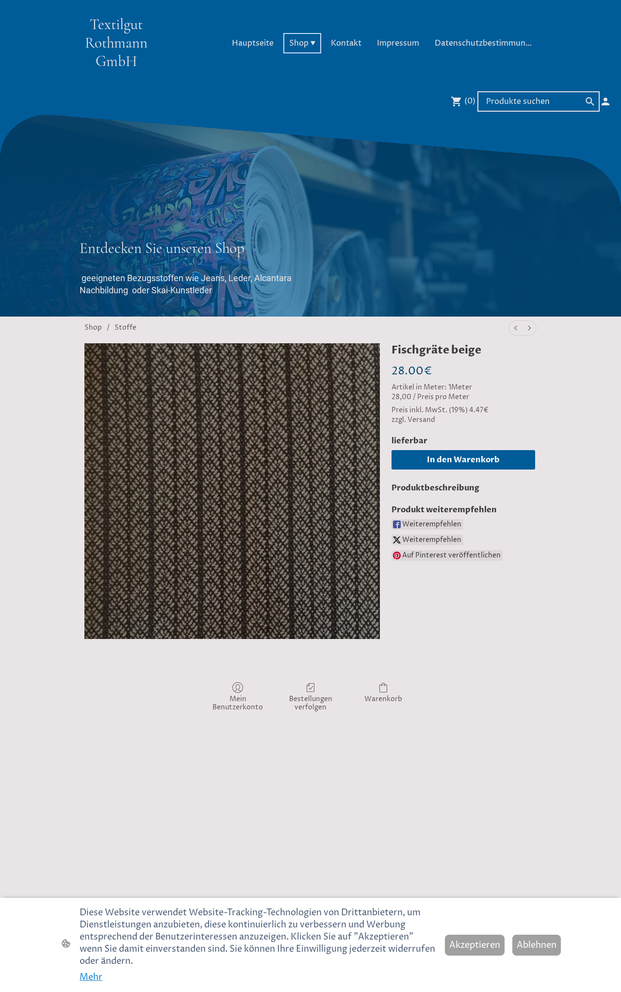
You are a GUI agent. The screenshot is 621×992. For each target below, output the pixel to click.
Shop (93, 327)
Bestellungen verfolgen (310, 703)
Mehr (91, 977)
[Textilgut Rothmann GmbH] (116, 79)
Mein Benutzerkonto (237, 703)
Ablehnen (536, 945)
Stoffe (125, 327)
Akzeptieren (474, 945)
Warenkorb (383, 699)
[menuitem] (516, 328)
